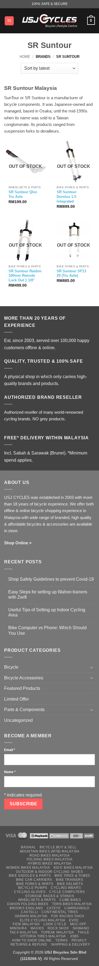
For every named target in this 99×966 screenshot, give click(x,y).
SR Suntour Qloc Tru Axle (23, 194)
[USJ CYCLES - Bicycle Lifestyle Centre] (49, 20)
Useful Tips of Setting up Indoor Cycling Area (46, 612)
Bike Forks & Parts (34, 884)
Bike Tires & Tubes (72, 876)
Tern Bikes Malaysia (72, 904)
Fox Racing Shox (67, 916)
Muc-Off (78, 924)
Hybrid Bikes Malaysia (50, 863)
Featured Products (22, 688)
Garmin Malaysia (31, 916)
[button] (9, 20)
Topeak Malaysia (57, 932)
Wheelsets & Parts (37, 900)
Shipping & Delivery (70, 944)
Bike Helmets (70, 884)
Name (10, 772)
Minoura (18, 928)
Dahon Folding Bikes (27, 904)
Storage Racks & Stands (49, 896)
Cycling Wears (66, 888)
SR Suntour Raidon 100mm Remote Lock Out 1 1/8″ (25, 275)
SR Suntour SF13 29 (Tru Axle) (71, 273)
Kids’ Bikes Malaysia (73, 868)
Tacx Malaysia (23, 932)
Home (25, 57)
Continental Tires (60, 912)
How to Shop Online (32, 940)
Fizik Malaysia (26, 924)
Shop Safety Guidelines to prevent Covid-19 (51, 579)
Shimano (81, 928)
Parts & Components (24, 709)
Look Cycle (54, 924)
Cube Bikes (70, 900)
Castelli (29, 912)
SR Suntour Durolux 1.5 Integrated (66, 196)
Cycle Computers (67, 892)
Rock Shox (58, 928)
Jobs (74, 936)
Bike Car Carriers (34, 880)
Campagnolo (76, 908)
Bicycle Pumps (32, 888)
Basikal (28, 847)
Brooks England (26, 908)
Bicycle (11, 667)
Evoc (74, 920)
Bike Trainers (69, 880)
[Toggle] (91, 667)
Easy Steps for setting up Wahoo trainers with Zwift (47, 594)
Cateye (54, 908)
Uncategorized (18, 720)
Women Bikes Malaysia (28, 868)
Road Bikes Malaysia (49, 855)
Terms (61, 940)
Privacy (79, 940)
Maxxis (37, 928)
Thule (83, 932)
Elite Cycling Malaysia (42, 920)
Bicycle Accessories (23, 678)
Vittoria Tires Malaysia (43, 936)
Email (9, 750)
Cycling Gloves (30, 892)
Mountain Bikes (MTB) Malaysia (49, 851)
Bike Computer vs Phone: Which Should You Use (47, 630)
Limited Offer (16, 699)
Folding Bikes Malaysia (49, 859)
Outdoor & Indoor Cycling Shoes (49, 872)
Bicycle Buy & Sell (58, 847)
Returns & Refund (28, 944)
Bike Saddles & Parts (30, 876)
